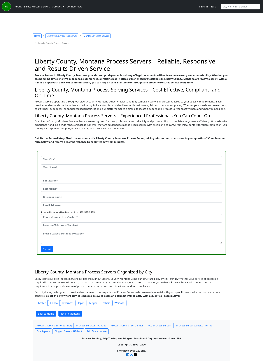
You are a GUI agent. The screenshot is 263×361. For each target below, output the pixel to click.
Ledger (93, 303)
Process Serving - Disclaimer (127, 325)
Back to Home (46, 313)
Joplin (81, 303)
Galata (54, 303)
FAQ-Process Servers (160, 325)
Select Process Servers (37, 6)
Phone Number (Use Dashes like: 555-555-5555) (68, 212)
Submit (47, 249)
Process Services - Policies (91, 325)
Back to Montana (70, 313)
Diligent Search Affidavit (68, 331)
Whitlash (119, 303)
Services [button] (57, 6)
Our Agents (43, 331)
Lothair (106, 303)
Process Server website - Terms (194, 325)
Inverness (68, 303)
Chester (41, 303)
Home (37, 35)
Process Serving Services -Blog (54, 325)
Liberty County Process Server (62, 35)
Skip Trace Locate (97, 331)
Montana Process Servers (96, 35)
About (18, 6)
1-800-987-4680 (207, 6)
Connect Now (74, 6)
